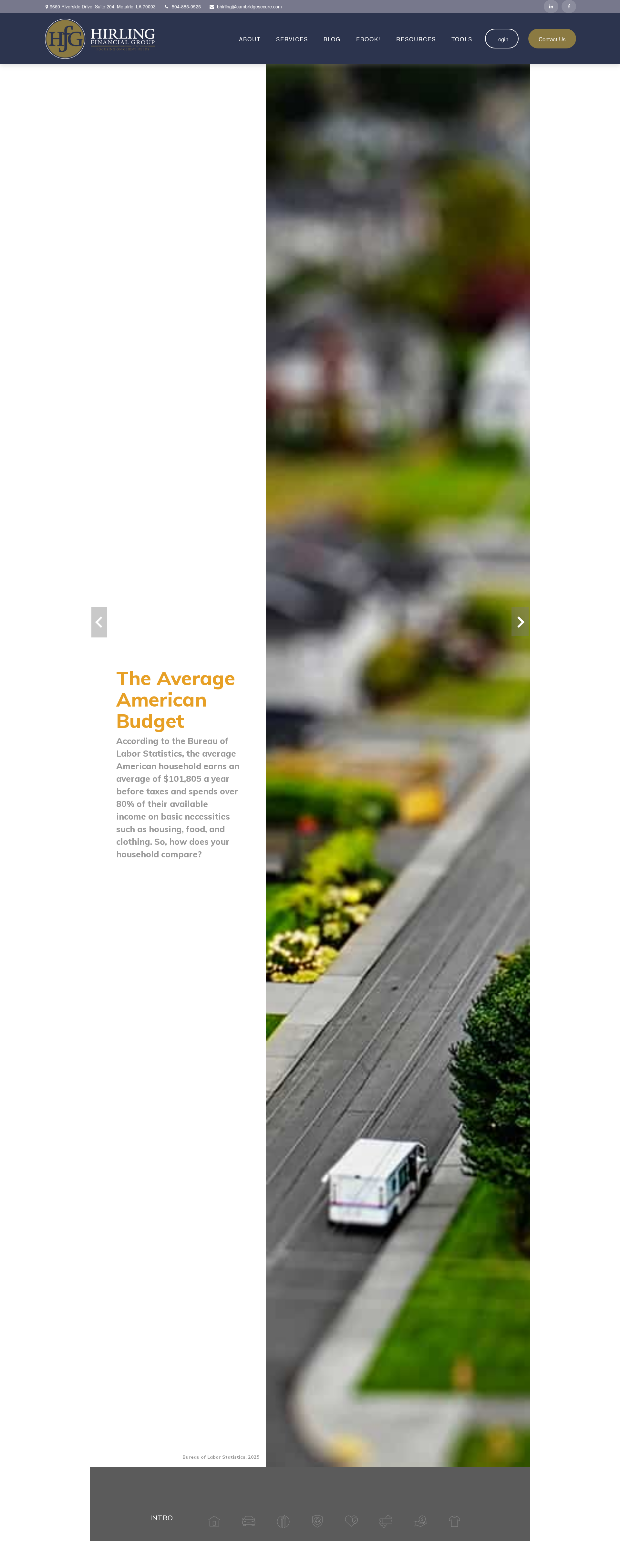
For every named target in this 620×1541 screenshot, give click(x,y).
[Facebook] (569, 6)
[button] (250, 38)
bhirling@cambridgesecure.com (249, 6)
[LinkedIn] (551, 6)
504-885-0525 (186, 6)
